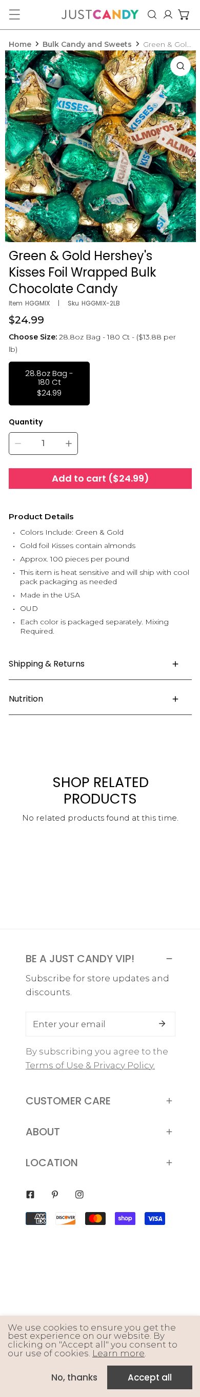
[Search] (152, 14)
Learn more (118, 1353)
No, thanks (74, 1377)
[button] (184, 14)
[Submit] (162, 1023)
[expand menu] (14, 14)
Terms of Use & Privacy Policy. (90, 1065)
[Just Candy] (100, 14)
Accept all (150, 1377)
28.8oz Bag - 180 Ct (49, 383)
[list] (100, 146)
